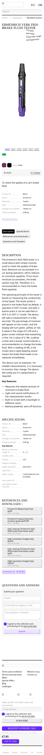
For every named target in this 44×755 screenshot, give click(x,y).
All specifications (9, 219)
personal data (30, 626)
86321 (25, 194)
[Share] (13, 34)
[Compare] (8, 34)
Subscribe (22, 720)
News (4, 677)
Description (8, 231)
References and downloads (16, 236)
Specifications (22, 231)
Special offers (8, 680)
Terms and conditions (12, 671)
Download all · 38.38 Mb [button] (14, 571)
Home (5, 17)
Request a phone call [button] (22, 728)
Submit (22, 631)
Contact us (32, 674)
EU (33, 5)
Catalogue (17, 17)
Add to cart (10, 741)
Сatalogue (6, 686)
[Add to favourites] (4, 34)
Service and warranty (12, 674)
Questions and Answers (14, 241)
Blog (4, 683)
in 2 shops (35, 172)
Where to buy (33, 671)
